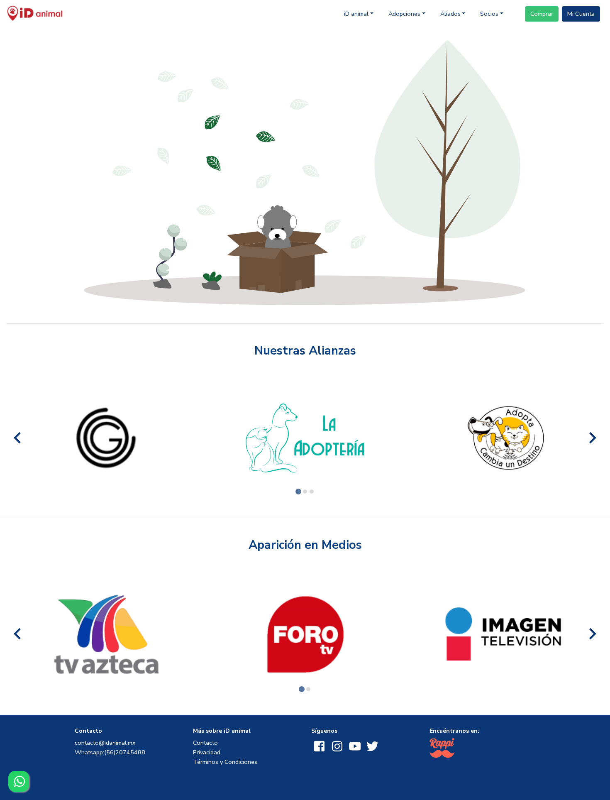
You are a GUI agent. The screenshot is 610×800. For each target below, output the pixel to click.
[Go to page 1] (298, 491)
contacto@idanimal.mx (105, 743)
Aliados (450, 14)
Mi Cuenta (581, 14)
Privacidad (206, 752)
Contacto (205, 743)
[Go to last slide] (18, 438)
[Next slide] (592, 438)
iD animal (356, 14)
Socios (489, 14)
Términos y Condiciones (225, 762)
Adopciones (404, 14)
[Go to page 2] (305, 491)
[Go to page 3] (312, 491)
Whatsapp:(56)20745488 (110, 752)
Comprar (541, 14)
